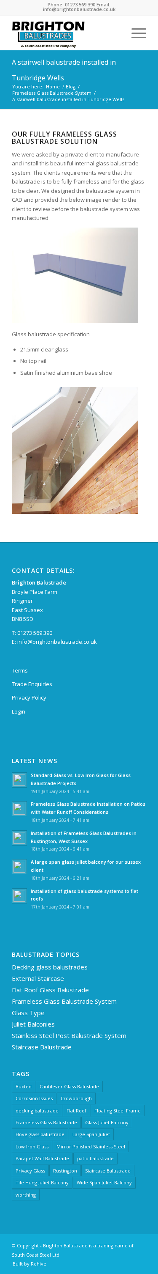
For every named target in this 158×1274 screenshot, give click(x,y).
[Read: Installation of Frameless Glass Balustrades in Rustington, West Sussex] (19, 838)
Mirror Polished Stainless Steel (90, 1146)
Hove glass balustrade (40, 1134)
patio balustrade (95, 1158)
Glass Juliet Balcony (107, 1122)
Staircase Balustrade (42, 1047)
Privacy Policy (29, 697)
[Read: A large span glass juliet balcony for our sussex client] (19, 866)
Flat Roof (76, 1110)
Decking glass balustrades (50, 967)
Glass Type (28, 1012)
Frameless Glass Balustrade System (64, 1001)
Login (18, 711)
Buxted (24, 1086)
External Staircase (38, 978)
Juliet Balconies (33, 1024)
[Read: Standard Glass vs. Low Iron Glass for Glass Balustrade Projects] (19, 780)
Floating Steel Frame (117, 1110)
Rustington (65, 1170)
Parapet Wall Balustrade (42, 1158)
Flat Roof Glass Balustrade (50, 990)
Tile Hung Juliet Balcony (42, 1182)
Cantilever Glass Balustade (69, 1086)
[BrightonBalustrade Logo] (65, 33)
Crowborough (76, 1098)
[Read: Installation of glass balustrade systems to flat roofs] (19, 895)
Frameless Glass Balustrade (46, 1122)
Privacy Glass (30, 1170)
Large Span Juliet (91, 1134)
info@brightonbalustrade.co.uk (57, 641)
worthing (26, 1195)
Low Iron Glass (32, 1146)
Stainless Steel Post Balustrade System (69, 1035)
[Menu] (134, 33)
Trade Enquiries (32, 684)
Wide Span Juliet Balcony (104, 1182)
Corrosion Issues (34, 1098)
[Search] (115, 33)
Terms (20, 670)
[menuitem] (115, 33)
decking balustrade (37, 1110)
